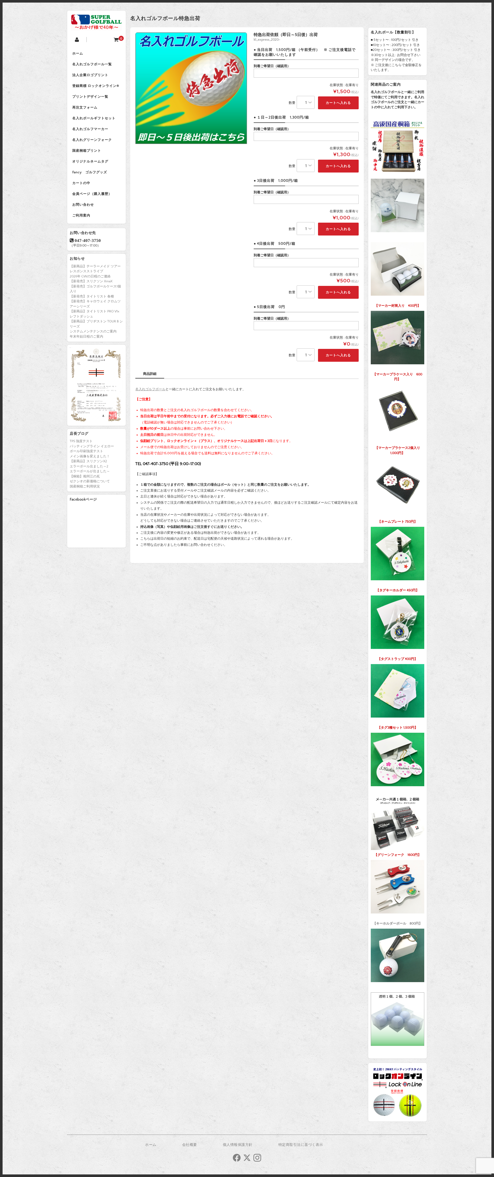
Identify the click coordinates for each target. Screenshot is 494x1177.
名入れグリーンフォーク (92, 140)
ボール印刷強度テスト (86, 451)
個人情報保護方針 (238, 1145)
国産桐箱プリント (86, 150)
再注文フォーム (85, 107)
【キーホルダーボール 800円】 (397, 923)
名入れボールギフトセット (94, 118)
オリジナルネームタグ (90, 161)
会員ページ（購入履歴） (92, 194)
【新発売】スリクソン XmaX (91, 281)
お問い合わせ (83, 204)
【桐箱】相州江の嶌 (85, 476)
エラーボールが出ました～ (90, 471)
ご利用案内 (81, 215)
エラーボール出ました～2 (89, 466)
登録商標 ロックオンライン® (95, 86)
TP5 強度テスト (81, 441)
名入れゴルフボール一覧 (92, 64)
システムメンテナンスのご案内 (93, 331)
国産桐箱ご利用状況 (85, 486)
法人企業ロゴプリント (90, 75)
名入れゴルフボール (150, 389)
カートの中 (81, 183)
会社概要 (189, 1145)
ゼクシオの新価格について (90, 481)
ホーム (77, 53)
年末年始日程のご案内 (86, 336)
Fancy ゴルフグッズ (89, 172)
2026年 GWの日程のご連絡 (90, 276)
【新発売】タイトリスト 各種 (92, 296)
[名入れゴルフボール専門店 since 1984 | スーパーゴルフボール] (96, 27)
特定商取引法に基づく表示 (300, 1145)
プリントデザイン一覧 (90, 96)
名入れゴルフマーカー (90, 129)
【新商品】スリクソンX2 (88, 461)
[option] (191, 88)
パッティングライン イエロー (92, 446)
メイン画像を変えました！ (90, 456)
